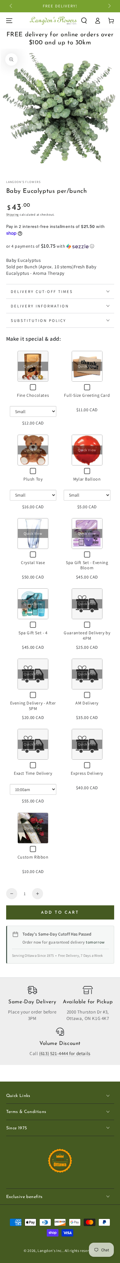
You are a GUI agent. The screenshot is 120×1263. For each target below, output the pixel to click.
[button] (84, 20)
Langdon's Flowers (23, 182)
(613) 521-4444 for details (64, 1053)
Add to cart (60, 913)
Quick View (33, 366)
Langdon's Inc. (50, 1250)
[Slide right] (109, 6)
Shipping (12, 215)
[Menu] (9, 20)
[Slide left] (11, 6)
